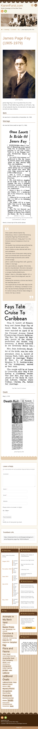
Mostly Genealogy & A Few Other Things (9, 721)
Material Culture (7, 684)
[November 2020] (9, 567)
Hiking (8, 662)
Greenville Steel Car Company (8, 659)
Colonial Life (5, 638)
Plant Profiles (7, 693)
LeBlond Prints (7, 682)
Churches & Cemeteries (8, 634)
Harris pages (14, 571)
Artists (4, 624)
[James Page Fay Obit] (19, 449)
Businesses (9, 629)
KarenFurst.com (5, 720)
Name (5, 489)
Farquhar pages (15, 564)
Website (5, 501)
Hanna (32, 607)
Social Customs (6, 702)
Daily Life (6, 640)
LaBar (10, 670)
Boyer (4, 629)
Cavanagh (5, 631)
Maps (15, 682)
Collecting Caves (25, 569)
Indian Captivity (7, 668)
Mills (9, 686)
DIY (10, 640)
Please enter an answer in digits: (12, 507)
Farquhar (13, 642)
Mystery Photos (8, 689)
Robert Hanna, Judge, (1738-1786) (27, 602)
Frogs (4, 654)
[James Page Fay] (19, 97)
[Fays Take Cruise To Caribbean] (19, 386)
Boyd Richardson (25, 607)
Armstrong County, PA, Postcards (26, 574)
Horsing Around (6, 664)
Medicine (5, 686)
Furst (8, 654)
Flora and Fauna (8, 650)
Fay (4, 645)
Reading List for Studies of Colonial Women (27, 555)
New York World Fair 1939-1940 (27, 565)
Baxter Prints (8, 627)
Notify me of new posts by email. (12, 522)
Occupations (7, 691)
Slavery (5, 700)
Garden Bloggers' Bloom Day (9, 656)
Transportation (6, 706)
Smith (10, 700)
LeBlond (6, 673)
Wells (11, 706)
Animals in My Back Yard (8, 619)
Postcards (7, 695)
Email (5, 495)
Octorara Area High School (27, 560)
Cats (14, 629)
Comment (5, 474)
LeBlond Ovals (8, 677)
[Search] (32, 5)
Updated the (15, 569)
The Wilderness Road (7, 704)
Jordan (14, 586)
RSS (2, 11)
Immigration (7, 666)
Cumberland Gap (13, 638)
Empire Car (6, 642)
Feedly (5, 11)
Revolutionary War (8, 698)
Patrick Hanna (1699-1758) (27, 587)
